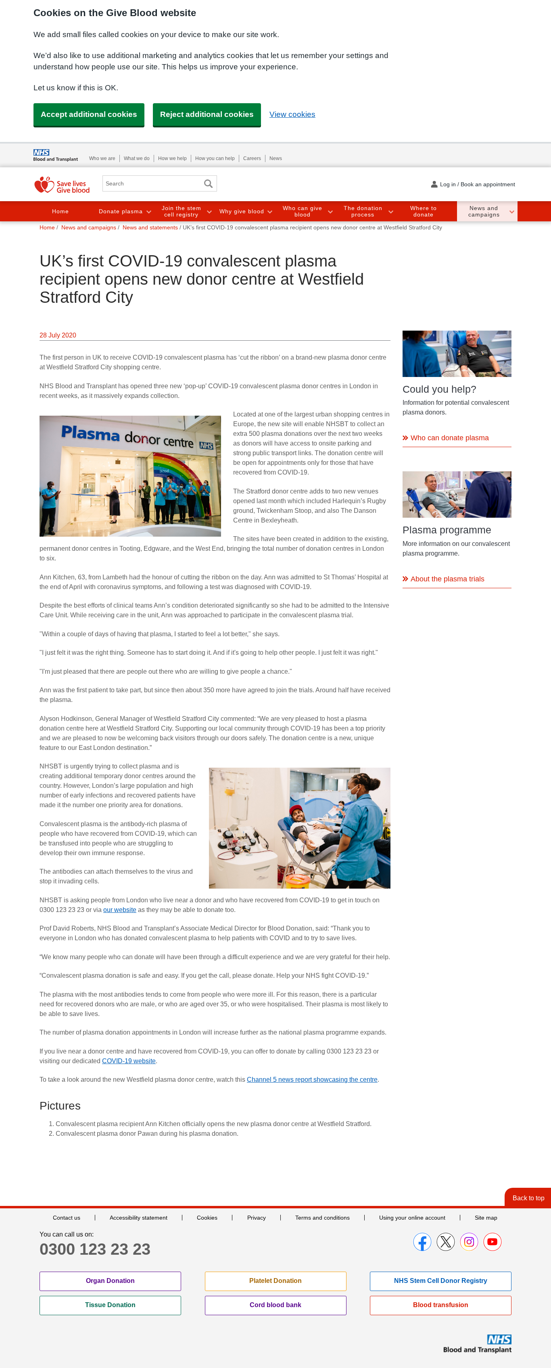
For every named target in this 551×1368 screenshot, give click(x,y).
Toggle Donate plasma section (148, 211)
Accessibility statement (138, 1217)
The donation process (363, 211)
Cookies (207, 1217)
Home (60, 211)
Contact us (66, 1217)
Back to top (529, 1198)
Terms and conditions (322, 1217)
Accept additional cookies (89, 114)
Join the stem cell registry (181, 211)
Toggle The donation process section (390, 211)
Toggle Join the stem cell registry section (209, 211)
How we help (172, 158)
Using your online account (412, 1217)
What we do (137, 158)
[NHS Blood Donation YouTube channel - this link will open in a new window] (492, 1241)
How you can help (215, 158)
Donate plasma (121, 211)
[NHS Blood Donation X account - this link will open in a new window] (445, 1241)
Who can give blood (302, 211)
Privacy (256, 1217)
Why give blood (241, 211)
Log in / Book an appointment (477, 184)
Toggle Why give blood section (269, 211)
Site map (486, 1217)
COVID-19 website (129, 1061)
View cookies (292, 114)
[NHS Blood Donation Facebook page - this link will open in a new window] (422, 1241)
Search (208, 184)
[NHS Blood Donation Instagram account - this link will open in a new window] (469, 1241)
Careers (252, 158)
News (275, 158)
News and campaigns (484, 211)
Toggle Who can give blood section (330, 211)
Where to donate (423, 211)
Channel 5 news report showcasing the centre (312, 1079)
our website (119, 909)
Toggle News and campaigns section (511, 211)
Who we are (102, 158)
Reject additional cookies (207, 114)
